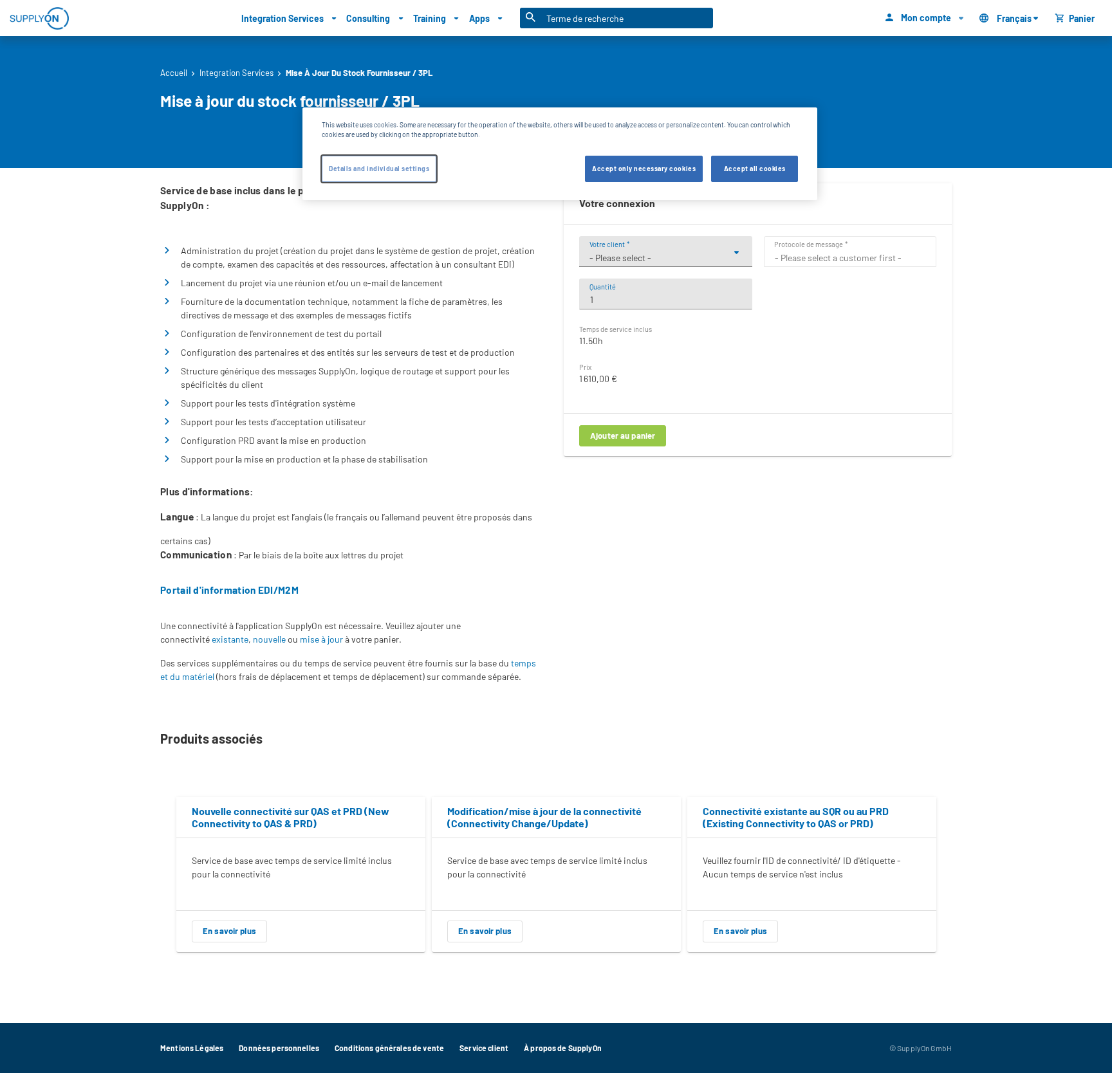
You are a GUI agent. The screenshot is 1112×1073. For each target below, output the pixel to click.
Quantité (602, 286)
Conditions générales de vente (389, 1047)
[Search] (531, 18)
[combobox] (665, 258)
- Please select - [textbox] (620, 257)
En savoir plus (229, 931)
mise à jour (321, 639)
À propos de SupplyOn (563, 1047)
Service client (483, 1047)
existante (230, 639)
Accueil (173, 73)
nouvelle (269, 639)
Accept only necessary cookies (644, 169)
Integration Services (236, 73)
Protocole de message (808, 244)
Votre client (607, 244)
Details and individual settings (379, 169)
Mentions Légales (191, 1047)
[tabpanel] (300, 874)
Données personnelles (279, 1047)
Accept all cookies (755, 169)
